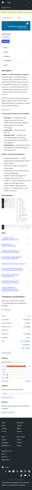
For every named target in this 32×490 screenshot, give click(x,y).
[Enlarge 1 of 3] (13, 200)
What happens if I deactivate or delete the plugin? (10, 275)
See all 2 (28, 337)
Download (6, 41)
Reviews (5, 52)
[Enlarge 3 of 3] (28, 227)
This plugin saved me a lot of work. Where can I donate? (10, 281)
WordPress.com (7, 451)
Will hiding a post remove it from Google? (9, 245)
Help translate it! (27, 12)
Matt (4, 454)
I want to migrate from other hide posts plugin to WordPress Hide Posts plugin (10, 289)
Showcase (20, 422)
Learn (3, 437)
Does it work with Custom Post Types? (13, 263)
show (23, 348)
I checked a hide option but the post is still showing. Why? (11, 251)
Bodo (7, 467)
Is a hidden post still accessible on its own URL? (10, 238)
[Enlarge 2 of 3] (28, 200)
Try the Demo (6, 109)
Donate (20, 442)
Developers (5, 442)
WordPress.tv (6, 445)
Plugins (19, 428)
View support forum (7, 397)
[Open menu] (29, 2)
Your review (5, 381)
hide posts (27, 341)
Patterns (19, 431)
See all (28, 381)
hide (22, 341)
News (3, 425)
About (3, 422)
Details (5, 47)
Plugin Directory (6, 7)
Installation (6, 56)
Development (7, 60)
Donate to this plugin (8, 412)
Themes (19, 425)
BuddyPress (6, 460)
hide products (26, 344)
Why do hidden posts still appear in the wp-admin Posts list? (11, 257)
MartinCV (6, 37)
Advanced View (6, 353)
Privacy (4, 431)
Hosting (4, 428)
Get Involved (21, 437)
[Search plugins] (19, 17)
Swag (19, 445)
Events (19, 440)
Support (5, 65)
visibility (28, 348)
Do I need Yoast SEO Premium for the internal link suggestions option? (12, 269)
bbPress (5, 457)
